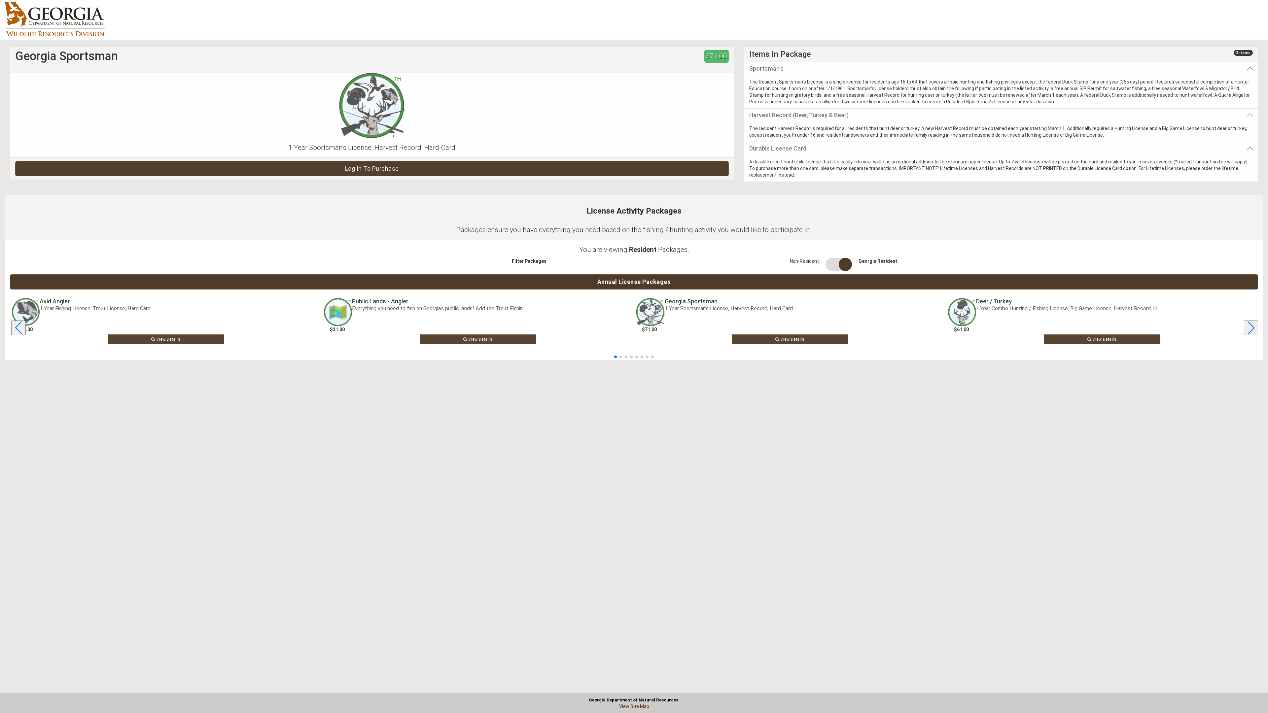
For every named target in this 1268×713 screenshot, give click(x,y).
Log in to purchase (372, 168)
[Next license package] (1251, 328)
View (168, 339)
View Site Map (634, 706)
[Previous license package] (18, 328)
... (524, 308)
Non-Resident (804, 261)
